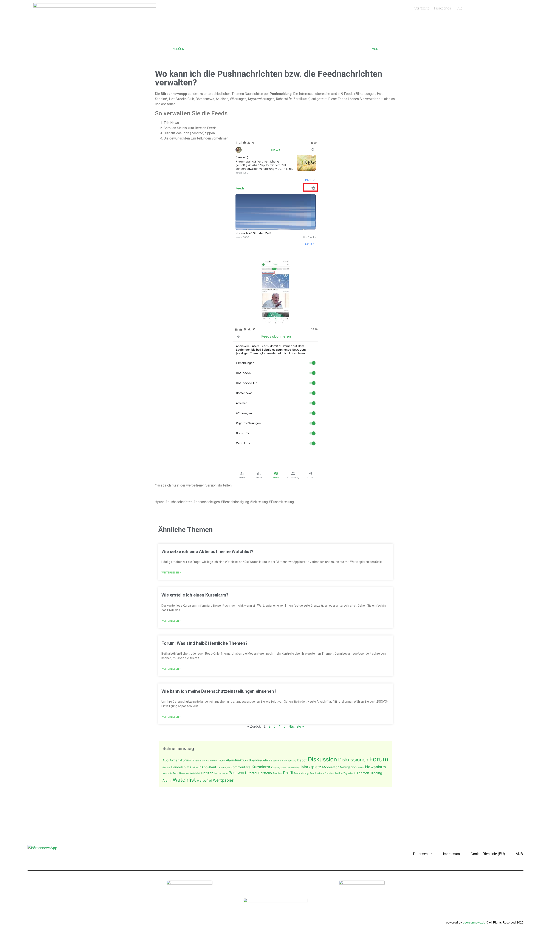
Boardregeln (258, 760)
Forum (378, 759)
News (361, 767)
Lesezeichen (293, 767)
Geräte (166, 767)
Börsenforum (276, 760)
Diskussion (322, 759)
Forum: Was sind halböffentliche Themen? (204, 643)
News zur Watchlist (189, 773)
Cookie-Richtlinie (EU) (488, 854)
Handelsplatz (181, 767)
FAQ (459, 8)
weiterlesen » (171, 572)
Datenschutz (422, 854)
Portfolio (265, 773)
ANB (519, 854)
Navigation (348, 767)
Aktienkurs (212, 760)
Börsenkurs (290, 760)
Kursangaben (278, 767)
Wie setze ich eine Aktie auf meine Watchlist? (207, 551)
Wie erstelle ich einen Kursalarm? (194, 595)
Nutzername (221, 773)
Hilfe (195, 767)
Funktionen (442, 8)
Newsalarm (375, 766)
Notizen (207, 773)
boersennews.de (474, 922)
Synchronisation (333, 773)
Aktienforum (198, 760)
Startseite (421, 8)
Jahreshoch (223, 767)
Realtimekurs (317, 773)
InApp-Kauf (207, 767)
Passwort (237, 772)
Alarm (222, 760)
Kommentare (241, 767)
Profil (288, 772)
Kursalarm (261, 766)
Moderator (330, 767)
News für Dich (170, 773)
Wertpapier (223, 780)
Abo (166, 760)
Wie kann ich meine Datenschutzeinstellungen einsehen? (218, 691)
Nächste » (296, 726)
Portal (252, 773)
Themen (362, 773)
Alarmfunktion (237, 760)
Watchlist (184, 779)
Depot (302, 760)
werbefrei (204, 780)
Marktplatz (311, 766)
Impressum (451, 854)
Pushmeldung (301, 773)
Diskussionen (353, 759)
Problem (277, 773)
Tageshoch (349, 773)
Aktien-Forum (180, 760)
